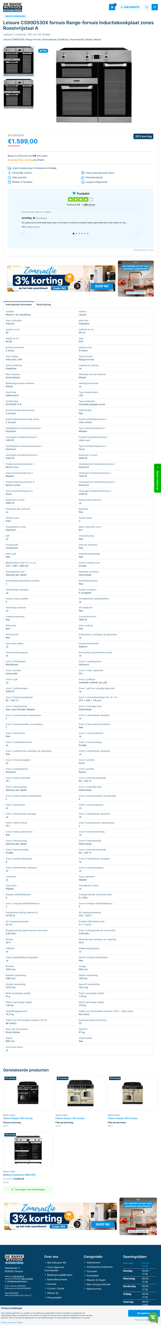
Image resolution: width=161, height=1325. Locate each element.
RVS (81, 341)
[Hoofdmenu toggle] (155, 7)
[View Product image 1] (18, 61)
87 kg (82, 1032)
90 (7, 332)
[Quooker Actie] (136, 278)
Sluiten (20, 1322)
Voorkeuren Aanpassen (144, 1320)
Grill (20, 359)
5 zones (10, 350)
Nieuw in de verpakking (18, 314)
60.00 (9, 341)
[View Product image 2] (18, 93)
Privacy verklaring (8, 1322)
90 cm (82, 332)
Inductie (10, 323)
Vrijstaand (84, 323)
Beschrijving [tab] (44, 304)
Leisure (82, 314)
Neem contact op (157, 480)
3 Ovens (83, 350)
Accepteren (144, 1313)
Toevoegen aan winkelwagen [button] (30, 1189)
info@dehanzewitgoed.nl (17, 1281)
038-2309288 (27, 1279)
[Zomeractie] (61, 278)
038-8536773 (18, 1276)
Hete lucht (11, 359)
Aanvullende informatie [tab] (19, 304)
